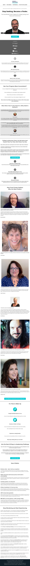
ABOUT (4, 4)
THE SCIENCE (9, 4)
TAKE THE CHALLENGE (23, 4)
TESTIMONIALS (15, 4)
